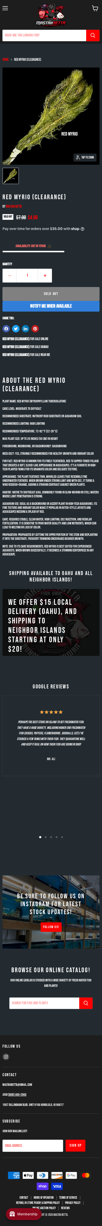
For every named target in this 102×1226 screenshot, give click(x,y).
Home (5, 60)
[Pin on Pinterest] (35, 328)
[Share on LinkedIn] (25, 328)
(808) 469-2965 (17, 1095)
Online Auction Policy (44, 1208)
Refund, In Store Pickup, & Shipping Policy (38, 1203)
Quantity (7, 264)
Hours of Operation (44, 1198)
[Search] (93, 35)
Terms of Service (68, 1198)
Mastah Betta (14, 206)
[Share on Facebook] (6, 328)
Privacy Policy (72, 1203)
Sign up (75, 1145)
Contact (24, 1198)
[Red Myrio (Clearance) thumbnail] (11, 176)
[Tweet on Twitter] (16, 328)
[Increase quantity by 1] (45, 276)
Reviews (65, 1208)
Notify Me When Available (51, 306)
